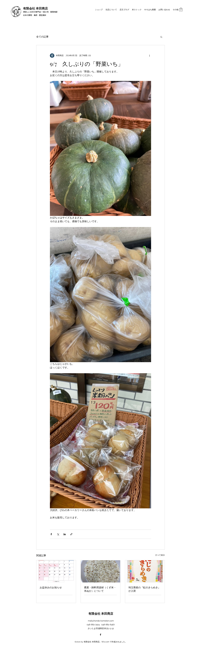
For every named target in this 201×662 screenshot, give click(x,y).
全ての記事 (42, 36)
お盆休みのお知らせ (51, 587)
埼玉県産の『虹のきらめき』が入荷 (144, 589)
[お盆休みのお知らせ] (56, 571)
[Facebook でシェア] (51, 534)
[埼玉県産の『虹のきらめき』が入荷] (145, 571)
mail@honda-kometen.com (101, 621)
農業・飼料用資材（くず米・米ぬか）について (100, 589)
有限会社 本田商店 (35, 8)
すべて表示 (160, 555)
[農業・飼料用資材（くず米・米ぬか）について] (100, 571)
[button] (181, 10)
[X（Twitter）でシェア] (58, 534)
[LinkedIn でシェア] (64, 534)
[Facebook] (100, 634)
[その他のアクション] (149, 55)
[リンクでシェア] (71, 534)
